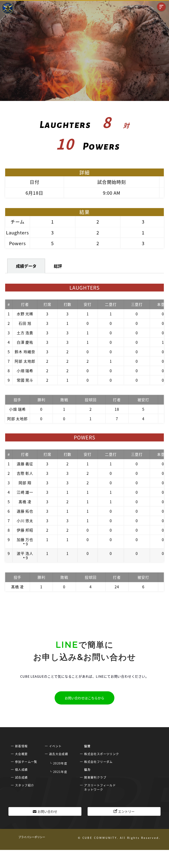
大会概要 (21, 754)
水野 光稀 (25, 313)
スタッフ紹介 (24, 785)
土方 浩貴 (25, 332)
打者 (25, 304)
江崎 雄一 (25, 492)
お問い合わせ (47, 811)
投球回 (90, 399)
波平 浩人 (25, 553)
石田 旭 (25, 323)
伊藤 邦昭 (25, 530)
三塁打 (137, 304)
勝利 (41, 399)
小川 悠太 (25, 520)
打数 (68, 304)
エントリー (126, 811)
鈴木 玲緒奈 (25, 351)
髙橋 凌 (25, 501)
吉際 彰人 (25, 473)
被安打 (143, 399)
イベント (55, 746)
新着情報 (21, 746)
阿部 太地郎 (25, 361)
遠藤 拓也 (25, 511)
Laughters (17, 232)
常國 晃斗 (25, 380)
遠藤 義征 (25, 463)
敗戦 (64, 399)
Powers (17, 243)
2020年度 (60, 763)
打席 (47, 304)
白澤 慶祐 (25, 342)
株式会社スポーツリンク (101, 754)
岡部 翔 (25, 482)
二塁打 (111, 304)
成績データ (26, 266)
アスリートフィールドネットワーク (100, 787)
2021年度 (60, 772)
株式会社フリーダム (98, 762)
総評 (58, 266)
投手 (17, 399)
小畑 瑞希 (25, 370)
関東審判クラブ (95, 777)
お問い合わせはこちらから (84, 697)
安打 (88, 304)
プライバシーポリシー (31, 837)
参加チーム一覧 (26, 762)
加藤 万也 (25, 539)
